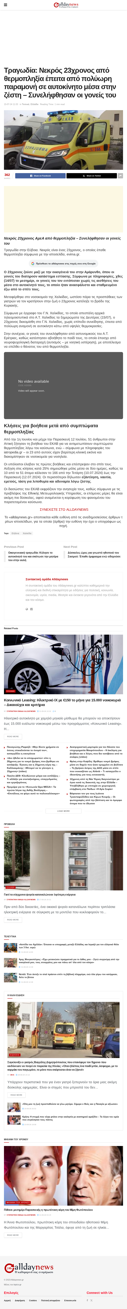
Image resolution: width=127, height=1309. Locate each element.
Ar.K (12, 1075)
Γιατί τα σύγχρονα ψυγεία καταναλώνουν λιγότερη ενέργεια (39, 894)
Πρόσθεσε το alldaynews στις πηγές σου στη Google (66, 263)
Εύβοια (15, 533)
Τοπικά (25, 104)
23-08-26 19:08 (30, 1124)
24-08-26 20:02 (30, 1109)
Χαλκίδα (27, 533)
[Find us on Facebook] (87, 1300)
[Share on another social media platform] (120, 175)
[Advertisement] (63, 38)
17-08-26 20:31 (45, 899)
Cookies (33, 1300)
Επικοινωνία (70, 1300)
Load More (63, 811)
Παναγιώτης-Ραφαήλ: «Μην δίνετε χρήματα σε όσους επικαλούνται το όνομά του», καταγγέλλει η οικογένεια (33, 750)
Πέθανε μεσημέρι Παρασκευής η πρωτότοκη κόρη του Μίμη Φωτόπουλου (48, 1209)
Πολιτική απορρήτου (50, 1300)
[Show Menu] (5, 5)
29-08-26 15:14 (23, 1075)
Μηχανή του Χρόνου (18, 1202)
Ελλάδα (34, 104)
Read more (14, 736)
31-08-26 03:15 (45, 1215)
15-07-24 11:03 (11, 104)
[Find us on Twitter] (91, 1300)
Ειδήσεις (15, 1055)
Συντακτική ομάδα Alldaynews (47, 579)
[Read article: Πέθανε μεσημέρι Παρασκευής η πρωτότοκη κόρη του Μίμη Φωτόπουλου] (63, 1176)
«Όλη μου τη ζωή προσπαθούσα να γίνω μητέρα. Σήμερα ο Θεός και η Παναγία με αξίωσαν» (70, 1104)
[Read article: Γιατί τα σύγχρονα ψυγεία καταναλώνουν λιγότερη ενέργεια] (63, 860)
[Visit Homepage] (66, 5)
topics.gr (17, 1284)
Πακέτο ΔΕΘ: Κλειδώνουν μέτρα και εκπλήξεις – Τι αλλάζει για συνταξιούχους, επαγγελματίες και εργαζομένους (33, 779)
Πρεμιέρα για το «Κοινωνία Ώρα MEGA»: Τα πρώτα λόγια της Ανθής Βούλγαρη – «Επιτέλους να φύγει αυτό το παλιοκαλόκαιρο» (33, 790)
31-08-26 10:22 (45, 711)
